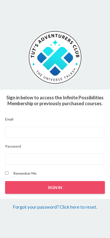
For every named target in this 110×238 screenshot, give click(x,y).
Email (9, 119)
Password (13, 146)
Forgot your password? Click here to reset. (55, 207)
